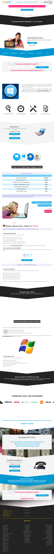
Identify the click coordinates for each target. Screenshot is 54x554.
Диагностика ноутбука (27, 525)
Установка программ (5, 528)
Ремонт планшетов (49, 541)
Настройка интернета (5, 534)
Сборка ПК (4, 541)
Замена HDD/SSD (5, 548)
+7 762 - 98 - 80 (47, 2)
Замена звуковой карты (6, 547)
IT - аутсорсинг (50, 539)
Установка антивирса (49, 540)
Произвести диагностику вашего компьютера (28, 444)
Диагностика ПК (5, 53)
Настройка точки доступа (48, 537)
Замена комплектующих (6, 544)
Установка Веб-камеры (49, 533)
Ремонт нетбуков (27, 529)
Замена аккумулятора (27, 536)
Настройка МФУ (50, 534)
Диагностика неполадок (6, 536)
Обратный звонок (14, 133)
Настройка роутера (49, 527)
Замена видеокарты (5, 540)
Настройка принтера (49, 536)
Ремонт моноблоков (5, 542)
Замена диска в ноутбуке (27, 534)
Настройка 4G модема (49, 530)
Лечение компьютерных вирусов (47, 538)
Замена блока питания (6, 538)
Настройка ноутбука (27, 527)
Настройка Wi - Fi (49, 529)
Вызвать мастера (27, 9)
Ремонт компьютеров (19, 2)
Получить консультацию (33, 2)
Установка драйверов (5, 529)
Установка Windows (5, 525)
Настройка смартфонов (49, 526)
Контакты (50, 509)
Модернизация (5, 537)
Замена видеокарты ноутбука (27, 532)
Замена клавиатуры (27, 530)
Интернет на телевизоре (49, 532)
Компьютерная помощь (27, 512)
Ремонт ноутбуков (26, 2)
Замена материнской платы (6, 539)
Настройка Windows (14, 53)
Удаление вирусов (22, 53)
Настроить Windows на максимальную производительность (28, 442)
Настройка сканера (49, 535)
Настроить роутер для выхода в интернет (28, 446)
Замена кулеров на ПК (6, 543)
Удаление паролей (49, 543)
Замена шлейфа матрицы (27, 539)
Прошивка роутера (49, 528)
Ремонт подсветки (27, 541)
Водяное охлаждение (5, 550)
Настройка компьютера (6, 535)
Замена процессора (5, 546)
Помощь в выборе (5, 549)
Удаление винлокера (49, 544)
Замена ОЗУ (4, 545)
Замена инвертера (27, 540)
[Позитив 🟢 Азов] (5, 2)
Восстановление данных (48, 525)
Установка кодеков (5, 530)
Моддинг (4, 551)
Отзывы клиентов (27, 513)
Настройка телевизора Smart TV (48, 531)
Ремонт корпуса (27, 537)
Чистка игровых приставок (27, 542)
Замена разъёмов (27, 533)
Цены (47, 53)
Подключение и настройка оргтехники (8, 533)
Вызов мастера (39, 53)
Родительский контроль (48, 542)
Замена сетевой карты (27, 538)
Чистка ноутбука (27, 526)
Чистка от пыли (5, 532)
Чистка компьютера (31, 53)
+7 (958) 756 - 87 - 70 (28, 255)
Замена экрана (27, 528)
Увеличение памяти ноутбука (27, 535)
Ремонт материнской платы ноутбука (27, 531)
